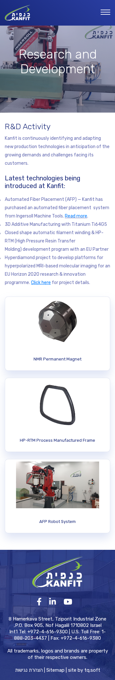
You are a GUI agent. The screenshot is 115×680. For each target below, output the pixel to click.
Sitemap (55, 670)
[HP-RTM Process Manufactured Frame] (57, 415)
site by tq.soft (84, 670)
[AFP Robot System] (57, 496)
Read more (76, 216)
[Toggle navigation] (105, 12)
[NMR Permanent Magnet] (57, 333)
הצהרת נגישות (29, 670)
